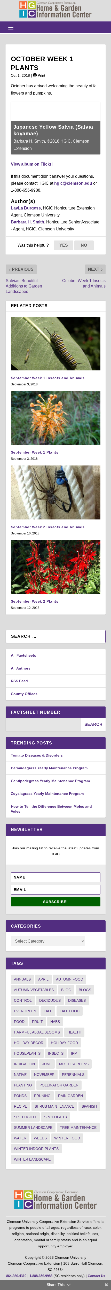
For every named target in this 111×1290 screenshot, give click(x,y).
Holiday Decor (28, 1043)
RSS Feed (19, 681)
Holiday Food (64, 1043)
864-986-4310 (16, 1276)
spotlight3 (55, 1117)
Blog (66, 990)
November (44, 1075)
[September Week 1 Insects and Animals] (55, 343)
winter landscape (32, 1159)
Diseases (77, 1000)
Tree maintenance (78, 1127)
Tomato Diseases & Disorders (37, 755)
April (43, 979)
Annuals (22, 979)
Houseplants (27, 1053)
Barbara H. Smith (27, 222)
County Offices (24, 694)
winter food (67, 1138)
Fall (48, 1011)
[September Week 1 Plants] (55, 418)
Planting (23, 1085)
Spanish (89, 1106)
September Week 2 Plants (35, 601)
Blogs (85, 990)
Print (41, 75)
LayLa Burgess (26, 208)
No (84, 245)
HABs (55, 1022)
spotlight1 (25, 1117)
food (19, 1022)
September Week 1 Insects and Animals (48, 378)
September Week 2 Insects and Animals (48, 527)
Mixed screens (74, 1064)
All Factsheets (23, 655)
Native (20, 1075)
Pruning (42, 1096)
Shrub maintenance (54, 1106)
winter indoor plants (36, 1149)
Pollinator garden (58, 1085)
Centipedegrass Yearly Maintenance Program (50, 781)
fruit (37, 1022)
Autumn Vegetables (34, 990)
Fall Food (70, 1011)
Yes (63, 245)
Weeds (40, 1138)
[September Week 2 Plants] (55, 567)
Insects (56, 1053)
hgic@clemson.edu (73, 183)
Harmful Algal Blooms (37, 1032)
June (47, 1064)
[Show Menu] (11, 27)
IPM (74, 1053)
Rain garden (70, 1096)
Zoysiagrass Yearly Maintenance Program (47, 793)
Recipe (20, 1106)
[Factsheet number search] (43, 724)
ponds (20, 1096)
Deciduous (50, 1000)
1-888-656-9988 (40, 1276)
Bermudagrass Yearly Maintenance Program (49, 768)
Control (23, 1000)
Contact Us (96, 1276)
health (74, 1032)
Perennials (73, 1075)
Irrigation (24, 1064)
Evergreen (25, 1011)
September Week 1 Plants (35, 452)
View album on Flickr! (32, 164)
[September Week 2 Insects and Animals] (55, 492)
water (20, 1138)
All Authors (20, 668)
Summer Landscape (33, 1127)
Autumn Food (69, 979)
